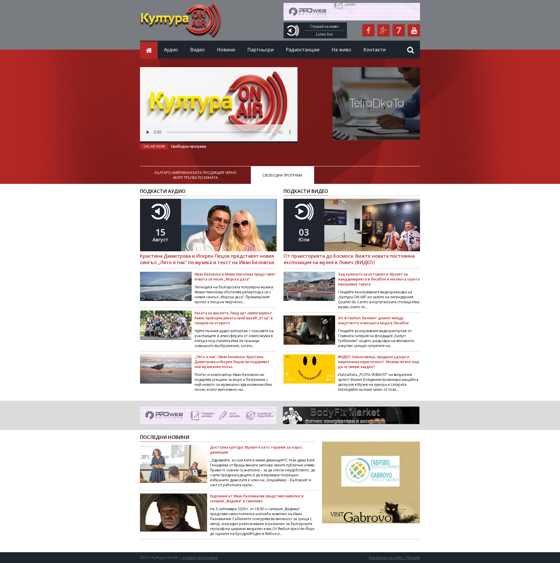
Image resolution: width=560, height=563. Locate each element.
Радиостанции (302, 49)
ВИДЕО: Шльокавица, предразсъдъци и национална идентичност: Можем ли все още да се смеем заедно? (378, 361)
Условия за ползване (200, 557)
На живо (341, 49)
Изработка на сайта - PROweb (394, 557)
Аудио (171, 49)
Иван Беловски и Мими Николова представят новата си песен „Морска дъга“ (235, 277)
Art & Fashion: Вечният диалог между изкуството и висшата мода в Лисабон (373, 320)
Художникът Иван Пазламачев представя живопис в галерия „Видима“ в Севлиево (257, 498)
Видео (197, 49)
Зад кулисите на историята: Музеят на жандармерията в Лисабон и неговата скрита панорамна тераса (379, 279)
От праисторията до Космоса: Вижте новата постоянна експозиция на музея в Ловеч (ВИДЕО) (349, 259)
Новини (226, 49)
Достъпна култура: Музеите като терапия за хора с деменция (256, 450)
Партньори (260, 49)
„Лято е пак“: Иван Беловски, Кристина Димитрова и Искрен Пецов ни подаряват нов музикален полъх (232, 361)
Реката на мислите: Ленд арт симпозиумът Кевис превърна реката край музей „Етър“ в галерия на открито (234, 318)
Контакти (374, 49)
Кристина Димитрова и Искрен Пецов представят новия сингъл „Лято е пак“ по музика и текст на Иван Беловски (207, 259)
